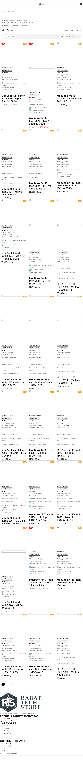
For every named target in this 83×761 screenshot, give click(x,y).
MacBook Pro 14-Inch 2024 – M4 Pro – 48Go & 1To (69, 672)
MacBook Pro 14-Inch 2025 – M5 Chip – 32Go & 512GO (13, 520)
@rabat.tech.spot (6, 721)
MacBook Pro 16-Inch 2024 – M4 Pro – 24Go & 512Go (69, 98)
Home (3, 12)
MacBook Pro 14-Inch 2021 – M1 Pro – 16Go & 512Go (13, 382)
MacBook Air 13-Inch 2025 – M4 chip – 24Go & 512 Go (41, 517)
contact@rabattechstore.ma (19, 716)
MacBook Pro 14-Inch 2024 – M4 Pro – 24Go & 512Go (41, 121)
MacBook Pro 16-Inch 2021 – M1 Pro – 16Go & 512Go (13, 191)
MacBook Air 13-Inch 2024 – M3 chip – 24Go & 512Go (41, 582)
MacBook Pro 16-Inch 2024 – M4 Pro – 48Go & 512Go (41, 186)
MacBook (5, 73)
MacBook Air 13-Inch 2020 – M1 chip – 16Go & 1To (69, 452)
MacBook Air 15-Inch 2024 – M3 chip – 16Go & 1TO (69, 582)
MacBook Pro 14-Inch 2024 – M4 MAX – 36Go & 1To (68, 287)
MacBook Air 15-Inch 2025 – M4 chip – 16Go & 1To (41, 452)
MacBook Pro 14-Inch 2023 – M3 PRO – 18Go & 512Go (13, 669)
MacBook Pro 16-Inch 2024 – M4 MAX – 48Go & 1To (41, 669)
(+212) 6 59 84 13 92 (7, 718)
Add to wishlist (7, 70)
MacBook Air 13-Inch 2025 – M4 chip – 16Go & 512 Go (69, 517)
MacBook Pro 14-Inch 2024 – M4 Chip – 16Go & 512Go (13, 256)
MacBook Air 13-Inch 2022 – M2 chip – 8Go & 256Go (13, 98)
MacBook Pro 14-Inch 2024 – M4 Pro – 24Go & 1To (14, 605)
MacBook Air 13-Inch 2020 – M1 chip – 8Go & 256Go (14, 452)
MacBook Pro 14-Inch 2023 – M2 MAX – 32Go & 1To (40, 382)
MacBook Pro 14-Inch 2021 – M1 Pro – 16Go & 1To (40, 280)
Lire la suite (60, 68)
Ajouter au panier (7, 68)
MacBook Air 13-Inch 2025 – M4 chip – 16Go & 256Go (69, 185)
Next (11, 684)
